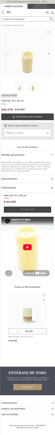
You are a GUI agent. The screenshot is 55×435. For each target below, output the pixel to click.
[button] (27, 53)
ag (2, 25)
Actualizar (27, 387)
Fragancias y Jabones (11, 25)
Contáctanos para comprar (29, 117)
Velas (22, 25)
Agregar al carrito (27, 331)
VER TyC (45, 2)
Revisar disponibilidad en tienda (23, 126)
